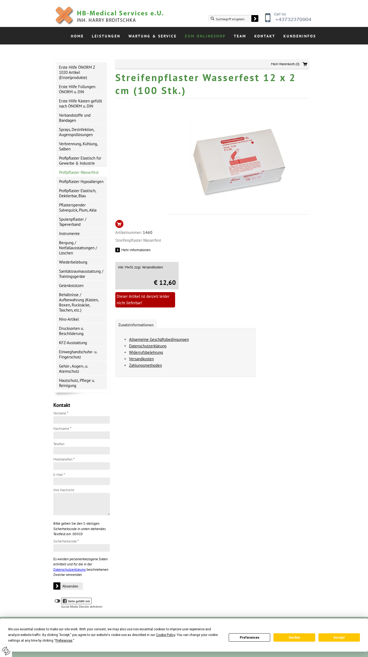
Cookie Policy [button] (165, 635)
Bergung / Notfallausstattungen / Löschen (78, 247)
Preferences (249, 637)
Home (77, 36)
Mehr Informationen (136, 250)
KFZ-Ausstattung (73, 342)
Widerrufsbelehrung (146, 352)
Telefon (58, 444)
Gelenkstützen (71, 285)
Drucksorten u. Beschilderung (71, 331)
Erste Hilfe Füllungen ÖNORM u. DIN (77, 89)
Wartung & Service (153, 36)
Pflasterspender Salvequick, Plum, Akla (77, 207)
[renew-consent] (6, 651)
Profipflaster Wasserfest (79, 172)
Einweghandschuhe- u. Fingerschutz (78, 354)
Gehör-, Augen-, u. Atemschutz (73, 369)
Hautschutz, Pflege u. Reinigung (77, 383)
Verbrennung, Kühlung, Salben (78, 146)
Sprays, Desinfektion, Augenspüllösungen (76, 132)
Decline (294, 637)
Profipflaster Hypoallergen (81, 181)
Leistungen (106, 36)
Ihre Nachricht (63, 490)
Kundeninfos (299, 36)
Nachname (62, 428)
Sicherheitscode (66, 541)
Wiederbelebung (73, 262)
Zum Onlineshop (205, 36)
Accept (339, 637)
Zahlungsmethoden (145, 365)
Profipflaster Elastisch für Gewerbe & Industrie (80, 160)
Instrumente (69, 233)
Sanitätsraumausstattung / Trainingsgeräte (81, 274)
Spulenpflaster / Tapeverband (72, 222)
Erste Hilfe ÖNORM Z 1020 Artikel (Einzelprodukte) (77, 72)
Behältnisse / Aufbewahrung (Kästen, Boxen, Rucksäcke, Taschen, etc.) (79, 302)
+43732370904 (288, 21)
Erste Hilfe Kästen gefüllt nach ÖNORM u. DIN (80, 103)
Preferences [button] (63, 640)
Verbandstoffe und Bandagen (75, 118)
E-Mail (59, 474)
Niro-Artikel (69, 319)
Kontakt (264, 36)
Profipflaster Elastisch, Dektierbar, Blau (77, 193)
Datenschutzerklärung (69, 569)
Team (240, 36)
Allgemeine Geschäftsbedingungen (159, 339)
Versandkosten (141, 358)
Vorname (60, 413)
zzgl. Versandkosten (148, 267)
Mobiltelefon (64, 459)
